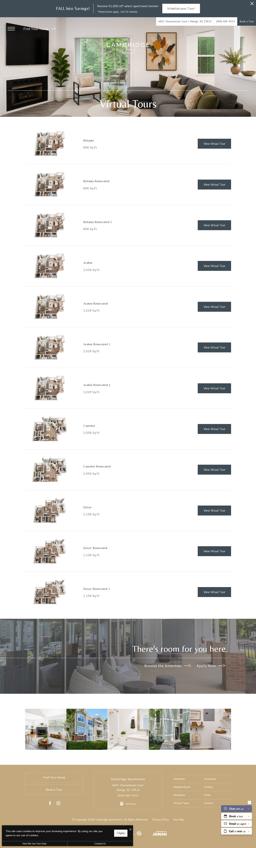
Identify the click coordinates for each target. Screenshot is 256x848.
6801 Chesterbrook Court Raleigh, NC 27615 (128, 787)
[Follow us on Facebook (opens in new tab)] (50, 804)
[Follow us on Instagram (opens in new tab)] (58, 804)
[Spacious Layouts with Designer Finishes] (45, 729)
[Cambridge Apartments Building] (86, 729)
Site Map (178, 819)
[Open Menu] (11, 28)
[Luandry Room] (210, 729)
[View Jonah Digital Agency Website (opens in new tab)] (160, 834)
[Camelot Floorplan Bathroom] (128, 729)
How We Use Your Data (34, 843)
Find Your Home (36, 28)
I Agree (121, 833)
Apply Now (206, 665)
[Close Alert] (252, 4)
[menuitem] (187, 779)
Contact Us (100, 843)
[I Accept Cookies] (130, 829)
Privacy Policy (160, 819)
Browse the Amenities (163, 665)
